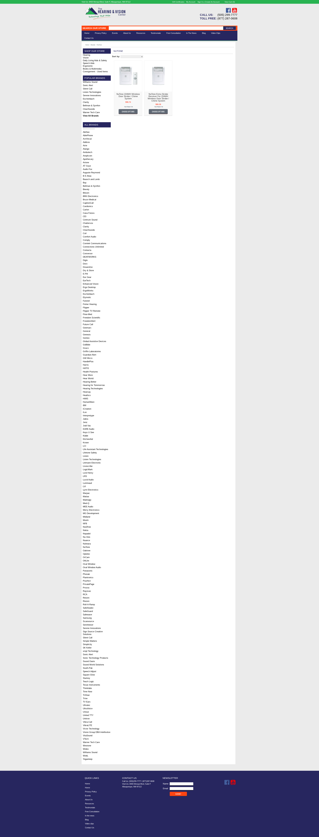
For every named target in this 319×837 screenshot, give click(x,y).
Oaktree (86, 550)
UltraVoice (87, 708)
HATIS (86, 368)
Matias (86, 496)
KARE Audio (88, 429)
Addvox (86, 142)
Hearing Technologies (93, 388)
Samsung (87, 618)
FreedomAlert (89, 321)
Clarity (86, 102)
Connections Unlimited (93, 247)
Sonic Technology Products (95, 658)
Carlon (86, 210)
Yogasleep (87, 759)
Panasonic (88, 571)
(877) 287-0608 (227, 18)
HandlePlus (88, 361)
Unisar (86, 712)
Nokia (85, 530)
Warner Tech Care (91, 112)
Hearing (86, 55)
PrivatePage (88, 584)
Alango (86, 149)
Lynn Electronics (90, 490)
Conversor (88, 253)
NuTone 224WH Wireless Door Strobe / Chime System (128, 96)
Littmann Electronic (92, 463)
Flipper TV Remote (91, 311)
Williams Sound (90, 82)
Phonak (86, 574)
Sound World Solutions (93, 664)
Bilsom (86, 193)
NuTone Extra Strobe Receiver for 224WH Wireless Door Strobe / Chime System (158, 97)
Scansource (88, 621)
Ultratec (86, 705)
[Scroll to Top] (234, 766)
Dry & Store (88, 270)
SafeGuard (88, 611)
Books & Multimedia (92, 69)
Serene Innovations (92, 95)
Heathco (87, 395)
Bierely (86, 189)
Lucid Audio (88, 480)
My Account (190, 2)
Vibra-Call (87, 722)
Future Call (88, 324)
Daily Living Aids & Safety (95, 60)
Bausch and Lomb (91, 179)
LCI (84, 446)
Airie (85, 145)
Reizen (86, 598)
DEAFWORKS (89, 257)
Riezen (86, 601)
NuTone (86, 547)
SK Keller (87, 648)
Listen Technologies (92, 92)
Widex (86, 749)
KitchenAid (88, 439)
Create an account (212, 2)
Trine (85, 698)
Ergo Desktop (89, 287)
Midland (86, 517)
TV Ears (86, 702)
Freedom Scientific (91, 317)
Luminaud (87, 483)
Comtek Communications (94, 243)
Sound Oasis (89, 661)
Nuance (86, 540)
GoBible (86, 345)
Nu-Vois (86, 537)
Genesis (87, 334)
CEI (84, 216)
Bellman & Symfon (91, 105)
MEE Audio (88, 506)
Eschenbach (88, 99)
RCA (85, 594)
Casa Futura (88, 213)
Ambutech (87, 152)
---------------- (89, 129)
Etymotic (87, 297)
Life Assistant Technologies (95, 449)
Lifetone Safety (90, 453)
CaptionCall (88, 203)
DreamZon (88, 267)
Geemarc (87, 328)
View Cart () (230, 2)
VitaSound (87, 735)
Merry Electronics (91, 510)
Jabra (85, 419)
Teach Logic (88, 681)
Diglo (85, 260)
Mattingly (87, 500)
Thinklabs (87, 688)
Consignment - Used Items (95, 71)
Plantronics (88, 577)
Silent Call (87, 89)
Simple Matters (90, 641)
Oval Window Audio (92, 567)
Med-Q (86, 503)
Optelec (86, 554)
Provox (86, 588)
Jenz (85, 422)
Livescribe (87, 466)
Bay (84, 182)
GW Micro (87, 358)
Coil (84, 233)
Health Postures (90, 372)
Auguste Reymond (91, 172)
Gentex (86, 338)
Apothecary (88, 159)
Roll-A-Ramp (89, 604)
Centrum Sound (90, 220)
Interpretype (88, 415)
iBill (84, 405)
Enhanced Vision (90, 284)
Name (165, 784)
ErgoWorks (88, 290)
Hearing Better (89, 382)
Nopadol (86, 533)
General (86, 331)
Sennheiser (88, 625)
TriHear (86, 695)
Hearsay (87, 392)
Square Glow (89, 675)
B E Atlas (87, 176)
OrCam (86, 557)
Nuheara (87, 544)
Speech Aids (88, 63)
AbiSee (86, 132)
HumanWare (88, 402)
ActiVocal (87, 139)
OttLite (86, 560)
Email (165, 788)
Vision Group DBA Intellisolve (96, 732)
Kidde (85, 436)
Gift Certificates (178, 2)
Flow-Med (87, 314)
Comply (86, 240)
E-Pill (85, 274)
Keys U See (88, 432)
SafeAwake (88, 608)
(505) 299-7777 (227, 14)
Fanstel (86, 301)
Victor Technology (91, 729)
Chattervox (88, 223)
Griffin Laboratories (92, 351)
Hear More (88, 375)
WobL (85, 756)
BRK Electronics (90, 196)
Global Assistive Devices (94, 341)
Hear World (88, 378)
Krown (86, 442)
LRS (85, 476)
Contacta (87, 250)
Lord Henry (88, 473)
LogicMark (88, 469)
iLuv (85, 412)
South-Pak (88, 668)
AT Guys (87, 166)
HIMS (85, 398)
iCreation (87, 409)
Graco (86, 348)
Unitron (86, 718)
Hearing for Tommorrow (94, 385)
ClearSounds (89, 109)
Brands (93, 45)
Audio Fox (87, 169)
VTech (86, 739)
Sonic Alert (88, 85)
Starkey (86, 678)
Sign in (200, 2)
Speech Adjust (89, 671)
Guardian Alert (89, 355)
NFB (85, 523)
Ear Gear (87, 277)
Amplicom (87, 156)
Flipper (86, 307)
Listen (85, 456)
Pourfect (87, 581)
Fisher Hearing (90, 304)
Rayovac (87, 591)
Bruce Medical (89, 199)
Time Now (87, 691)
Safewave (87, 614)
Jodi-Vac (87, 425)
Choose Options (128, 111)
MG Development (91, 513)
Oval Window (89, 564)
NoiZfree (87, 527)
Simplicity (87, 644)
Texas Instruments (91, 685)
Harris (86, 365)
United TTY (88, 715)
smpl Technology (90, 651)
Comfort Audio (89, 237)
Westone (87, 745)
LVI (84, 486)
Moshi (85, 520)
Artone (86, 162)
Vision (86, 58)
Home (86, 33)
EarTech (86, 280)
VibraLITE (87, 725)
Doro (85, 264)
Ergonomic (88, 66)
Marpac (86, 493)
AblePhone (88, 135)
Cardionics (88, 206)
